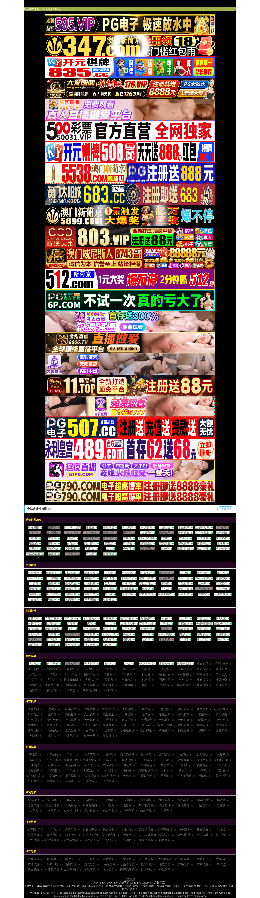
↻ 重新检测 (225, 508)
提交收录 (130, 879)
